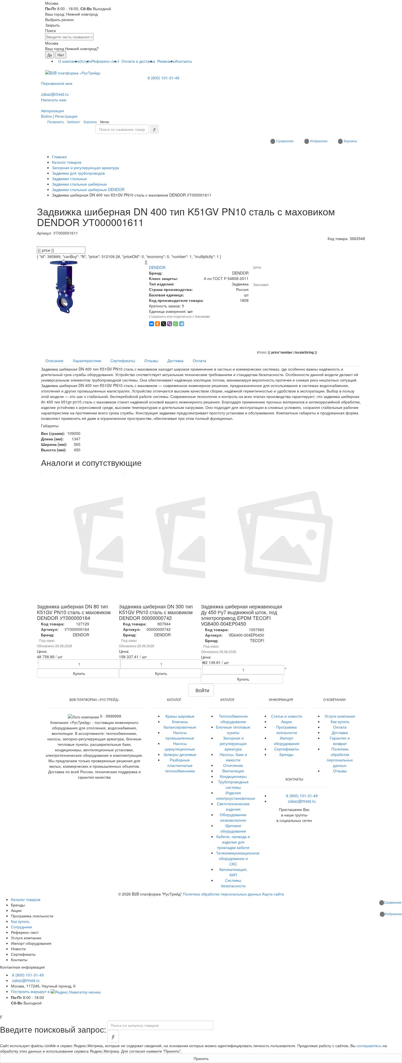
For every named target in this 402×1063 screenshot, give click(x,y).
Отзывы (340, 770)
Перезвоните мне (56, 83)
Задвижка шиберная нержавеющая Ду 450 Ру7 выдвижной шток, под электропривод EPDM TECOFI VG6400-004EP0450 (241, 615)
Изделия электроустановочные (235, 795)
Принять (201, 1058)
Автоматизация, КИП (233, 871)
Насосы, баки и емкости (233, 757)
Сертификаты (286, 749)
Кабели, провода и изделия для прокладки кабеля (233, 842)
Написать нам (53, 99)
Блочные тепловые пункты (233, 729)
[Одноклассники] (157, 323)
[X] (163, 323)
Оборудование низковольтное (233, 817)
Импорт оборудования (286, 740)
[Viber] (169, 323)
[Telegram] (181, 323)
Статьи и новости (286, 716)
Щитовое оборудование (233, 828)
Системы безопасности (233, 882)
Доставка (340, 732)
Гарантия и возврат (340, 740)
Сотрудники (21, 926)
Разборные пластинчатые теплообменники (180, 765)
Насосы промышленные (179, 735)
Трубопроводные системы (233, 784)
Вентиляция (233, 770)
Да (49, 54)
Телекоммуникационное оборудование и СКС (238, 858)
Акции (286, 721)
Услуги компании (340, 716)
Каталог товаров (25, 899)
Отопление (233, 765)
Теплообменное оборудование (233, 718)
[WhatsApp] (175, 323)
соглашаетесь (369, 1045)
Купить (78, 673)
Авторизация (52, 110)
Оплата (339, 727)
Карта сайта (273, 894)
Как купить (340, 721)
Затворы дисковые (179, 754)
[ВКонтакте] (151, 323)
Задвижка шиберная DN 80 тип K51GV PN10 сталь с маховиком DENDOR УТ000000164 (73, 612)
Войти (46, 116)
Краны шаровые (179, 716)
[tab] (54, 360)
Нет (60, 54)
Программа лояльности (286, 729)
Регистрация (66, 116)
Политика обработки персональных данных (340, 757)
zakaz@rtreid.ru (55, 94)
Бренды (286, 754)
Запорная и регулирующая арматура (233, 743)
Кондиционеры (233, 776)
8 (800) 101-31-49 (163, 77)
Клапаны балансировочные (180, 724)
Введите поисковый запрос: (53, 1029)
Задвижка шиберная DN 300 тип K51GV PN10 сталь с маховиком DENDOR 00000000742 (156, 612)
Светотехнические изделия (233, 806)
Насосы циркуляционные (180, 746)
